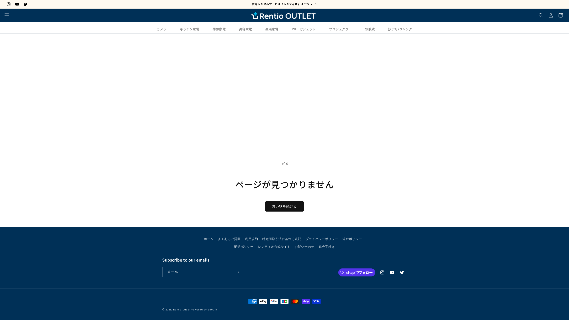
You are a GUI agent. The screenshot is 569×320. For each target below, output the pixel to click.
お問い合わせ (304, 246)
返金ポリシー (352, 239)
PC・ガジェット (304, 29)
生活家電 (271, 29)
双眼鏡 (370, 29)
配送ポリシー (244, 246)
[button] (7, 15)
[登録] (237, 272)
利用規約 (251, 239)
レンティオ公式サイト (274, 246)
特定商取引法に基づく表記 (281, 239)
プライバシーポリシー (322, 239)
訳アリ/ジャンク (400, 29)
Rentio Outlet (181, 309)
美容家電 (245, 29)
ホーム (209, 239)
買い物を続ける (284, 206)
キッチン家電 (189, 29)
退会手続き (327, 246)
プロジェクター (340, 29)
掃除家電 (219, 29)
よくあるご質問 (229, 239)
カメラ (161, 29)
